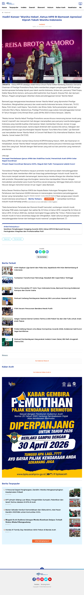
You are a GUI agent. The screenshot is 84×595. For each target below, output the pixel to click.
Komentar (43, 257)
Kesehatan (72, 7)
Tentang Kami (45, 584)
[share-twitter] (40, 251)
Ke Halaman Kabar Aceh (41, 372)
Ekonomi (41, 7)
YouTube (51, 582)
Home (4, 7)
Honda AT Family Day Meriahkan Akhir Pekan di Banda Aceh (30, 530)
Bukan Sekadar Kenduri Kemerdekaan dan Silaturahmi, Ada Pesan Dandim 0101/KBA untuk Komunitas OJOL (33, 511)
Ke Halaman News (41, 361)
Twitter (47, 582)
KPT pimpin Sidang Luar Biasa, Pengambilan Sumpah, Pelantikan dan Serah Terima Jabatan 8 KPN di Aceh (34, 501)
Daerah (32, 7)
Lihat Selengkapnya (41, 541)
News (5, 355)
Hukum (50, 7)
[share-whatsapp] (43, 251)
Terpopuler (13, 7)
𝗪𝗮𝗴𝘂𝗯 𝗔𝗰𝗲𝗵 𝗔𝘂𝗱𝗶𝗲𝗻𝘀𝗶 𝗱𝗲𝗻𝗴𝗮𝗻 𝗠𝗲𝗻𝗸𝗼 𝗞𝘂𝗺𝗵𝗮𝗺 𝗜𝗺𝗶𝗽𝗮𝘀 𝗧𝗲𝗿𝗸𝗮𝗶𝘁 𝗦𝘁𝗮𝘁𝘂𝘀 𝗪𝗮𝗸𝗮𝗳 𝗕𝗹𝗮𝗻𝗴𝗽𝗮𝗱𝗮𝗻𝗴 (33, 521)
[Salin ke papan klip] (47, 251)
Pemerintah (18, 239)
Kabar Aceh (60, 7)
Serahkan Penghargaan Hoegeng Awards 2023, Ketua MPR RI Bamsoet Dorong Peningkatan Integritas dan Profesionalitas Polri (37, 230)
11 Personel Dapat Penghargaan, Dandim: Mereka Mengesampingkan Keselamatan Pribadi (34, 491)
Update (50, 199)
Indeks (23, 7)
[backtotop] (42, 569)
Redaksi (36, 584)
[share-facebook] (36, 251)
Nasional (7, 239)
